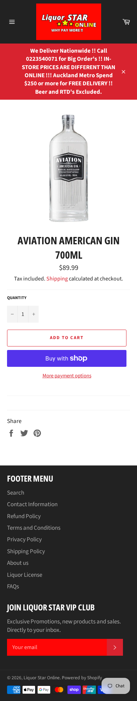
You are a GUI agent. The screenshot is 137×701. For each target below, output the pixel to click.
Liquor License (24, 575)
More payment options (67, 375)
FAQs (13, 586)
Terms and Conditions (33, 528)
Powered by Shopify (82, 677)
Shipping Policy (26, 551)
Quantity (16, 298)
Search (15, 493)
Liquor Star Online (42, 677)
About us (17, 563)
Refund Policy (24, 516)
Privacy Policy (24, 539)
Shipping (57, 279)
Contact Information (32, 504)
